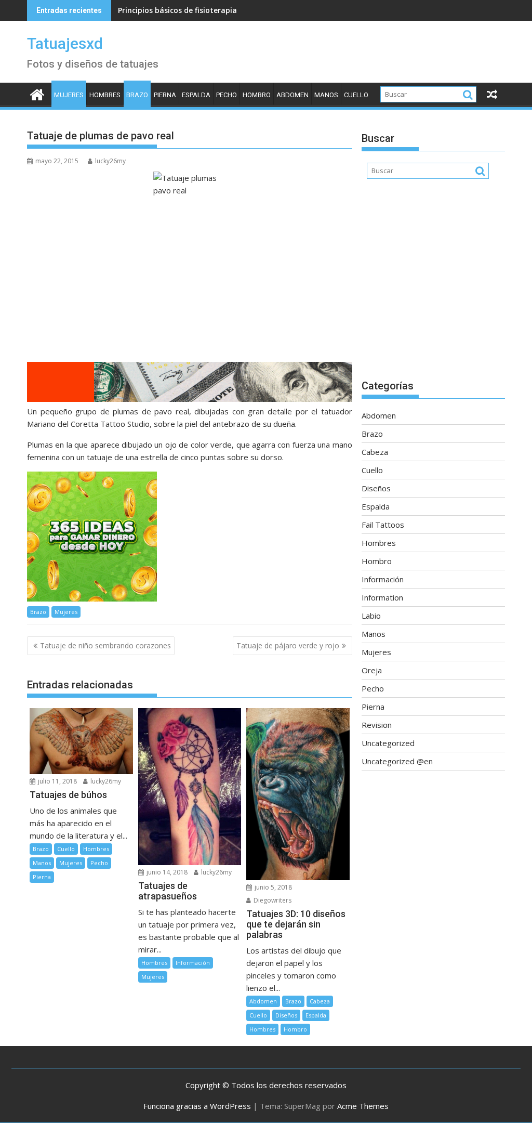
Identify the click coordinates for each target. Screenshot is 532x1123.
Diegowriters (271, 900)
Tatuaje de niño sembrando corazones (105, 645)
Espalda (196, 95)
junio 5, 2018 (272, 887)
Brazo (137, 95)
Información (193, 963)
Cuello (356, 95)
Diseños (286, 1015)
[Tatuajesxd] (37, 93)
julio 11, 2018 (56, 781)
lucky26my (110, 160)
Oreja (372, 670)
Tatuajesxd (65, 43)
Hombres (105, 95)
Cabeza (320, 1001)
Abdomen (292, 95)
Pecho (226, 95)
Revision (377, 725)
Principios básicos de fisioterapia (177, 10)
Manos (326, 95)
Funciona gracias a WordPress (197, 1106)
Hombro (257, 95)
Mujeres (69, 95)
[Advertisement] (433, 284)
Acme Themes (363, 1106)
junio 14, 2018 (166, 872)
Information (382, 597)
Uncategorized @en (397, 761)
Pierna (165, 95)
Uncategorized (388, 743)
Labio (371, 615)
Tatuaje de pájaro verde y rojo (287, 645)
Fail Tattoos (383, 524)
